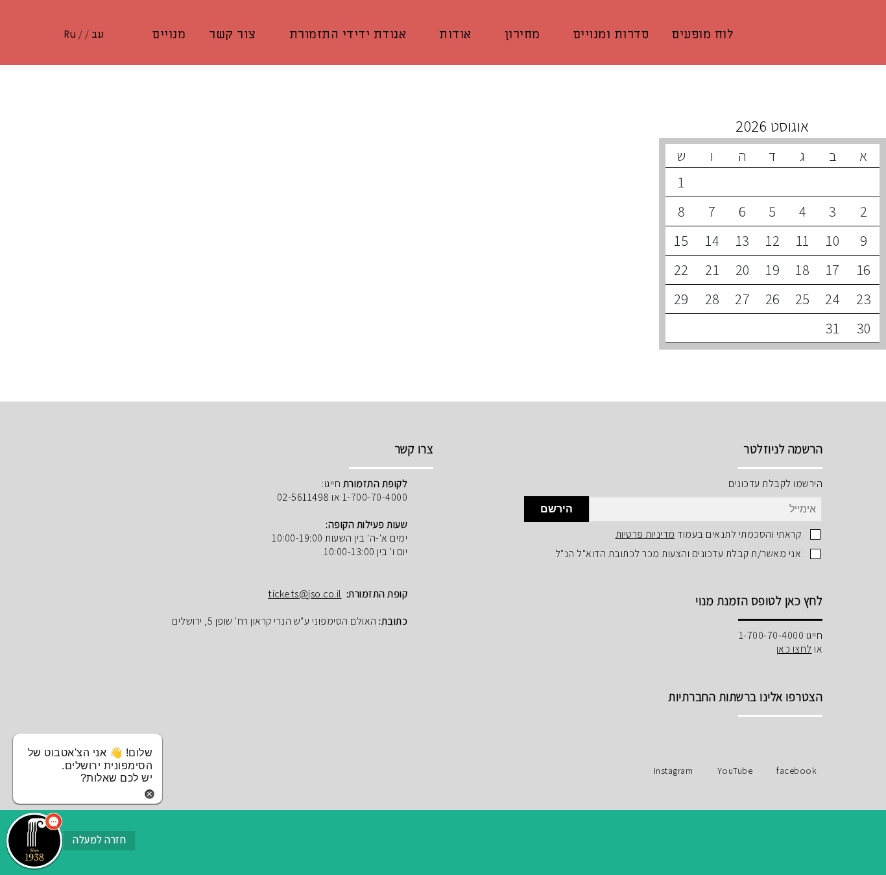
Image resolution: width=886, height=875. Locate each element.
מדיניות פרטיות (645, 534)
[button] (34, 841)
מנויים (169, 34)
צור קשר (232, 34)
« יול (772, 126)
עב (97, 34)
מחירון (522, 34)
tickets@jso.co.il (305, 594)
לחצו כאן (794, 649)
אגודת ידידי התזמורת (348, 34)
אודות (455, 34)
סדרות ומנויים (611, 34)
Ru (70, 34)
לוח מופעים (702, 34)
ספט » (578, 126)
